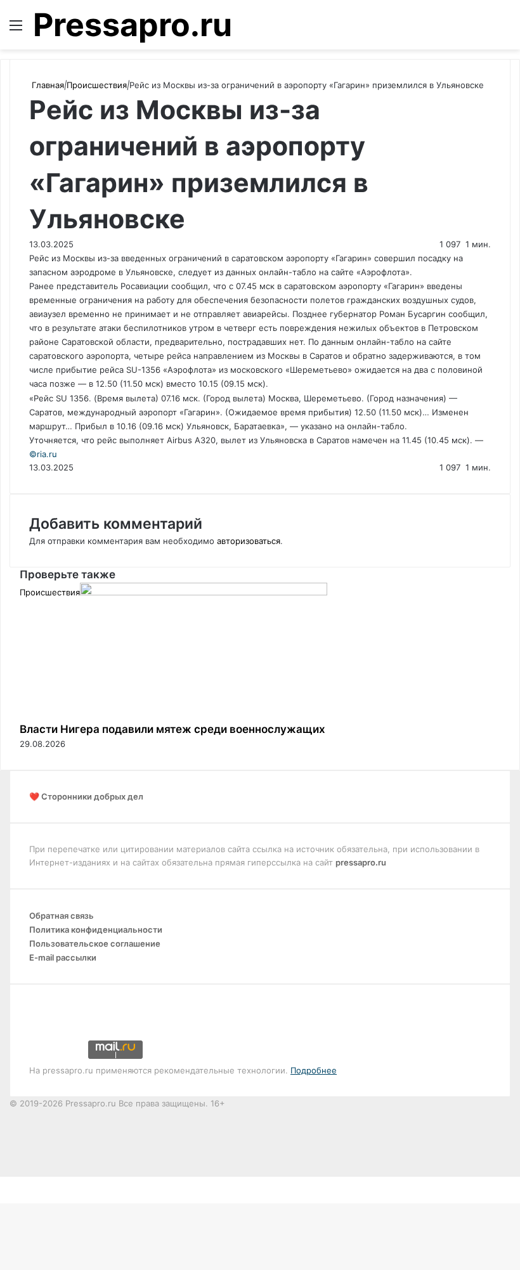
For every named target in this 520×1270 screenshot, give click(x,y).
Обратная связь (61, 915)
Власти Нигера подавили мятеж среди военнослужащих (172, 729)
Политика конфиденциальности (95, 929)
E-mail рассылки (62, 957)
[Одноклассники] (6, 1183)
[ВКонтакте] (4, 1183)
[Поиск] (504, 29)
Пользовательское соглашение (94, 943)
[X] (1, 1183)
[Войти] (482, 29)
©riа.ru (43, 454)
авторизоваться (248, 541)
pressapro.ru (360, 862)
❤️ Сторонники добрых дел (86, 796)
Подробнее (313, 1070)
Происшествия (97, 85)
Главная (46, 85)
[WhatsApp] (9, 1183)
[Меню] (16, 29)
